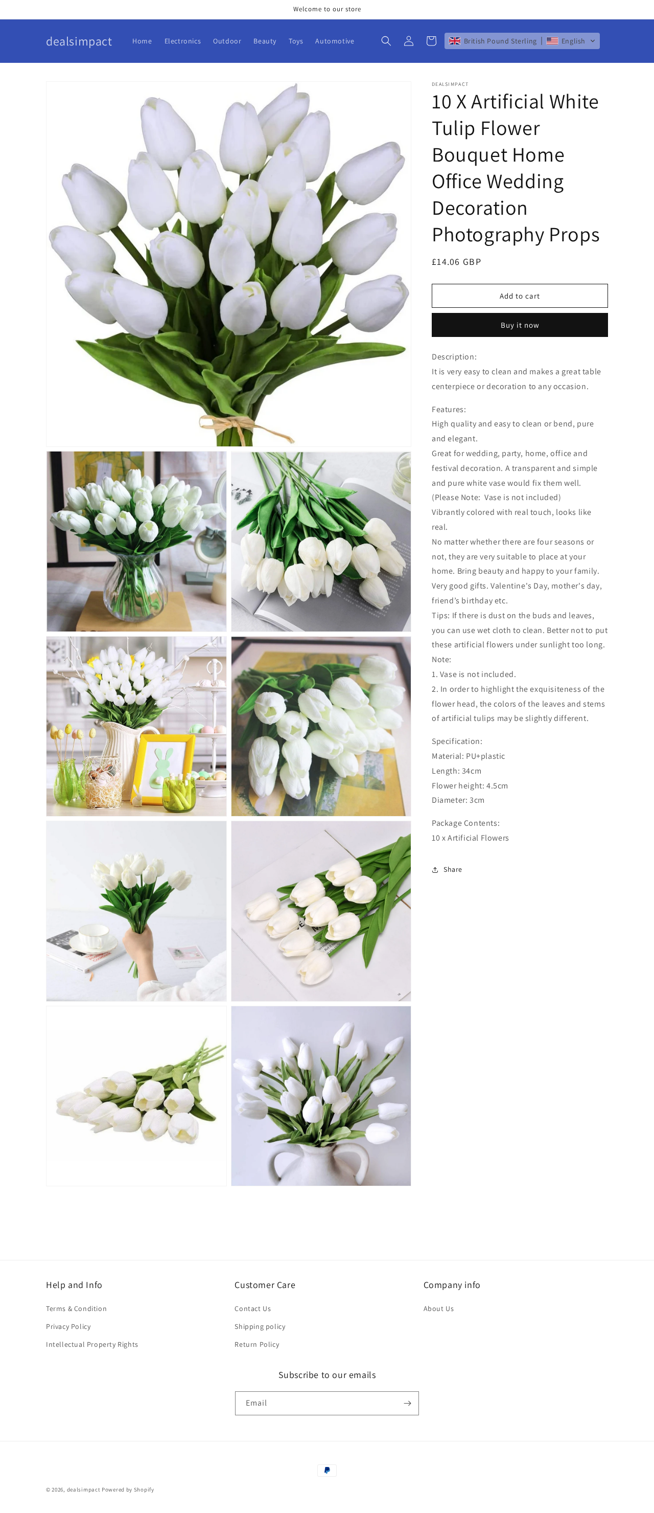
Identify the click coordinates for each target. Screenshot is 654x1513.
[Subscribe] (407, 1403)
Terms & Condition (76, 1308)
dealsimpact (84, 1489)
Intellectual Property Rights (92, 1344)
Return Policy (257, 1344)
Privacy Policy (68, 1326)
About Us (439, 1308)
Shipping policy (260, 1326)
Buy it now (520, 325)
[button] (386, 41)
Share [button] (452, 869)
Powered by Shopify (128, 1489)
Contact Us (253, 1308)
